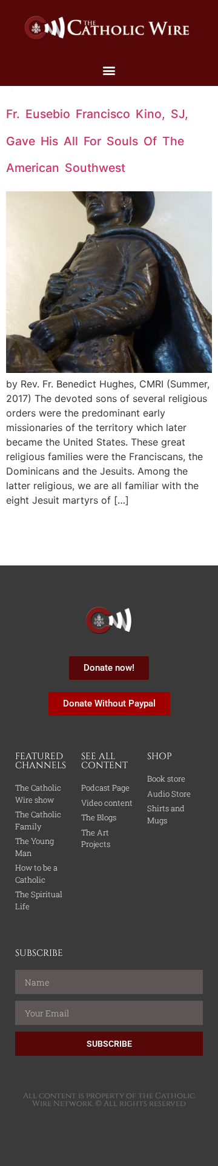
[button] (109, 71)
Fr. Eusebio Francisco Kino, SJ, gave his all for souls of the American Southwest (97, 141)
